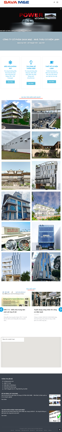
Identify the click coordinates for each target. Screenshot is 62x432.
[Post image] (16, 114)
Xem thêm (4, 399)
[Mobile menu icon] (57, 2)
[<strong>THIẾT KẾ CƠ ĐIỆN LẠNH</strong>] (52, 62)
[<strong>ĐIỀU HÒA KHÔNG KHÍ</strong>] (10, 62)
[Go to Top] (59, 429)
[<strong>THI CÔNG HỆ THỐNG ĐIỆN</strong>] (31, 62)
